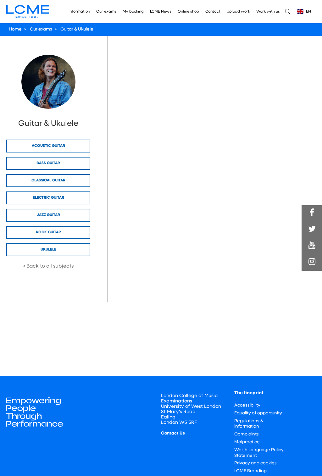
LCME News (160, 12)
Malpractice (247, 442)
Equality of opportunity (258, 413)
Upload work (238, 12)
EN (308, 12)
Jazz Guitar (48, 215)
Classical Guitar (48, 180)
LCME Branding (250, 471)
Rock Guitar (48, 232)
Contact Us (173, 433)
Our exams (106, 12)
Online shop (188, 12)
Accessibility (247, 405)
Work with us (268, 12)
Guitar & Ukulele (76, 29)
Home (15, 29)
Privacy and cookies (255, 463)
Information (79, 12)
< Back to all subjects (48, 266)
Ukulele (48, 250)
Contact (212, 12)
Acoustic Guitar (48, 146)
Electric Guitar (48, 198)
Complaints (246, 434)
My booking (133, 12)
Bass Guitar (48, 163)
